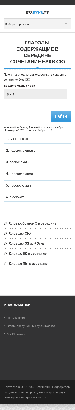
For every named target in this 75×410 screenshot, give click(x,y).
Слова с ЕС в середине (28, 253)
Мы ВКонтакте (16, 334)
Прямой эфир (16, 317)
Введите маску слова (19, 85)
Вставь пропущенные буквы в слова (31, 326)
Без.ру (37, 12)
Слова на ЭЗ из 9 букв (26, 243)
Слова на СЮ (20, 233)
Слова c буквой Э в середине (32, 223)
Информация (18, 305)
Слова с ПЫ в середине (28, 263)
